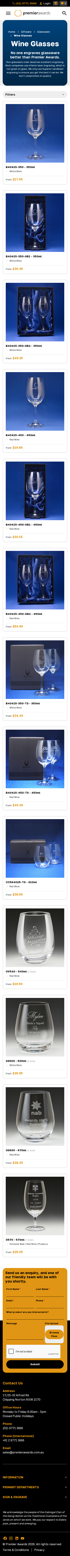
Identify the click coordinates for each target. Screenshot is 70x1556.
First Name (12, 1289)
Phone (39, 1300)
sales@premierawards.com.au (23, 1452)
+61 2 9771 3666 (13, 1440)
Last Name (42, 1289)
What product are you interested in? (27, 1312)
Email (9, 1300)
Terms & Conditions (16, 1550)
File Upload (51, 1323)
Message (11, 1323)
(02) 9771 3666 (26, 3)
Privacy (39, 1550)
